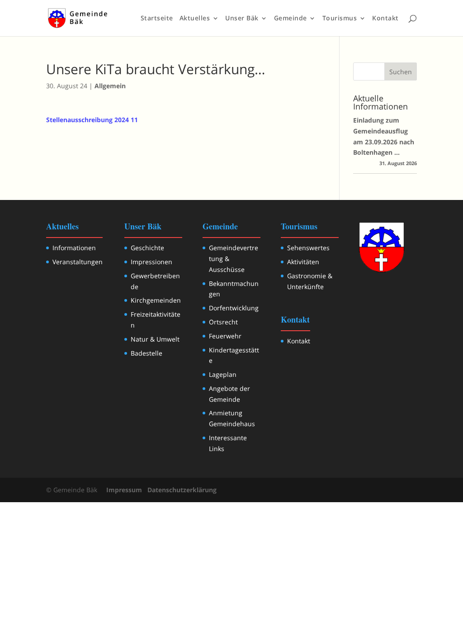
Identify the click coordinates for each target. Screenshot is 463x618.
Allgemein (110, 85)
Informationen (74, 247)
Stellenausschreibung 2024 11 (92, 119)
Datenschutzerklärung (182, 489)
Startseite (157, 18)
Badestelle (146, 353)
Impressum (124, 489)
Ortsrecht (223, 322)
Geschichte (147, 247)
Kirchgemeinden (156, 300)
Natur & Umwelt (155, 339)
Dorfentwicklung (234, 308)
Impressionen (151, 261)
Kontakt (385, 18)
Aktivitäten (303, 261)
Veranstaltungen (77, 261)
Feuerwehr (225, 336)
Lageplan (222, 374)
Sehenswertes (308, 247)
